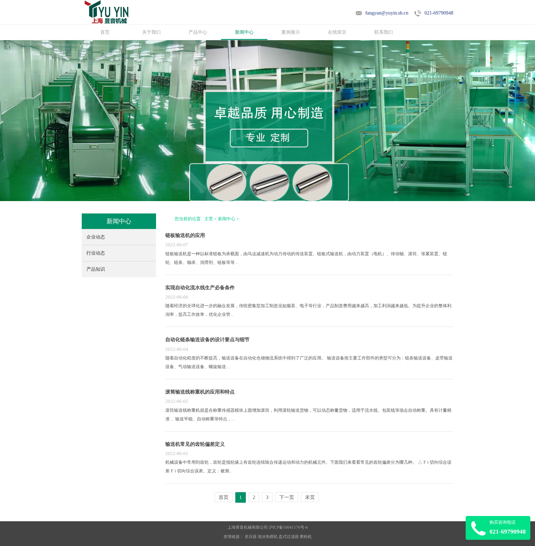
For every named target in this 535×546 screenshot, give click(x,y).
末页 (310, 497)
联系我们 (383, 32)
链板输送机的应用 (185, 235)
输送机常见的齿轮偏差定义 (195, 444)
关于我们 (151, 32)
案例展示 (290, 32)
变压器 (251, 536)
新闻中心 (244, 32)
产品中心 (198, 32)
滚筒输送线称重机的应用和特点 (200, 391)
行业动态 (95, 253)
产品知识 (95, 269)
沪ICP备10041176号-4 (288, 527)
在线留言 (337, 32)
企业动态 (95, 236)
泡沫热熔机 (268, 536)
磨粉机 (306, 536)
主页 (208, 219)
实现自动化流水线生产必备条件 (200, 287)
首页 (105, 32)
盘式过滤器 (289, 536)
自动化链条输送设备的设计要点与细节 (207, 339)
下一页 (286, 497)
